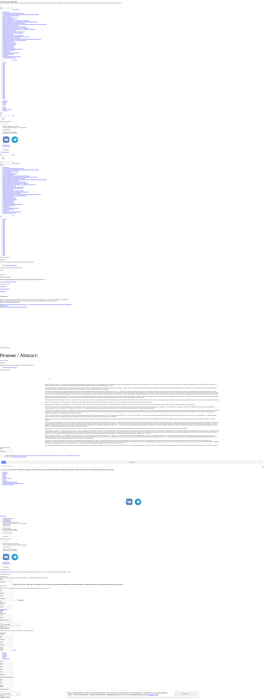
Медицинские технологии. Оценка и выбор (13, 35)
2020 (4, 71)
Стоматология (6, 51)
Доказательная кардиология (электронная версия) (14, 26)
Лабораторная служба (8, 34)
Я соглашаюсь (186, 693)
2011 (4, 82)
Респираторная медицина (9, 45)
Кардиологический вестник (9, 30)
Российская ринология (8, 46)
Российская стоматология (9, 47)
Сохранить (3, 697)
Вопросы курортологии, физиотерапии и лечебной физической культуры (20, 21)
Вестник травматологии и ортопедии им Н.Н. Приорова (16, 20)
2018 (4, 73)
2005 (4, 89)
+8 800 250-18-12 (7, 524)
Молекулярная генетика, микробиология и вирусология (16, 36)
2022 (4, 68)
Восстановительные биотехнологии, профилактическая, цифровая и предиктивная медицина (25, 24)
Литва (4, 657)
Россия (14, 650)
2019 (4, 72)
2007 (4, 87)
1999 (4, 97)
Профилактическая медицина (10, 44)
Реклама (5, 108)
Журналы (5, 100)
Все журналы (16, 9)
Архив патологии (7, 16)
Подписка (5, 102)
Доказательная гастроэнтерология (11, 25)
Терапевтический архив (8, 54)
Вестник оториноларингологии (10, 18)
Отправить (15, 584)
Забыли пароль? (3, 609)
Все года (15, 60)
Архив (4, 103)
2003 (4, 92)
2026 (4, 63)
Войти (2, 610)
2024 (4, 66)
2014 (4, 78)
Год (14, 215)
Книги (4, 104)
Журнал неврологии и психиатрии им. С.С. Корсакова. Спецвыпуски (19, 29)
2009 (4, 84)
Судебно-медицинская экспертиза (11, 52)
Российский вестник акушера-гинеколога (12, 49)
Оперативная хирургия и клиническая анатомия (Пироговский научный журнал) (22, 39)
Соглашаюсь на (7, 455)
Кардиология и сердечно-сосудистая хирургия (13, 31)
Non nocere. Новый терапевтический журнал (13, 13)
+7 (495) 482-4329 (7, 520)
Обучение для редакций (8, 484)
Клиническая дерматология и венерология (13, 33)
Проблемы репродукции (8, 41)
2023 (4, 67)
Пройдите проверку (5, 469)
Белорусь (5, 653)
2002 (4, 93)
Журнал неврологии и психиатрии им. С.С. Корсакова (15, 28)
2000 (4, 96)
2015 (4, 77)
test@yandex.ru (5, 571)
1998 (4, 98)
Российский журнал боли (9, 50)
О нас (4, 106)
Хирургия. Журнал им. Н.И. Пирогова (12, 56)
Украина (5, 655)
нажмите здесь (153, 695)
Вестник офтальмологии (8, 19)
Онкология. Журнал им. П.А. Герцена (11, 37)
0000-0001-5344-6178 (12, 265)
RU (14, 115)
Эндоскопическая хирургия (9, 57)
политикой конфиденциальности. (19, 456)
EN (3, 117)
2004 (4, 91)
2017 (4, 75)
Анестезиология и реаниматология (11, 15)
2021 (4, 70)
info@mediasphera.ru (7, 134)
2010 (4, 83)
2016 (4, 76)
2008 (4, 86)
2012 (4, 81)
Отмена (7, 697)
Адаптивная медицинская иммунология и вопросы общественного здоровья (21, 14)
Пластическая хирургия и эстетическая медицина (14, 40)
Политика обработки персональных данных (13, 483)
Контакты (5, 110)
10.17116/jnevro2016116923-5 (9, 281)
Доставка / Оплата (7, 109)
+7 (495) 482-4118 (7, 519)
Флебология (5, 55)
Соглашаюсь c (7, 456)
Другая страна (6, 658)
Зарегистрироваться (5, 628)
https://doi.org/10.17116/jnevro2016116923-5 (10, 302)
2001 (4, 94)
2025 (4, 65)
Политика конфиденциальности (10, 482)
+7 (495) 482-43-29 (4, 152)
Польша (4, 656)
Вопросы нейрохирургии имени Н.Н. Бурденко (14, 23)
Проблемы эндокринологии (9, 42)
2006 (4, 88)
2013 (4, 79)
